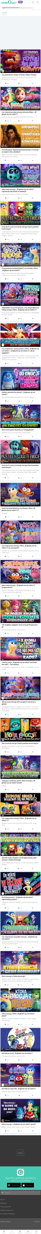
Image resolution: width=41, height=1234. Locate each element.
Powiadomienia (28, 1233)
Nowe (3, 1233)
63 (21, 1024)
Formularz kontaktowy (7, 1214)
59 (21, 908)
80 (21, 947)
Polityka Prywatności (6, 1210)
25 (21, 121)
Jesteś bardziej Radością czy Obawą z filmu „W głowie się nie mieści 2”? (18, 509)
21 (21, 279)
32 (21, 714)
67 (21, 436)
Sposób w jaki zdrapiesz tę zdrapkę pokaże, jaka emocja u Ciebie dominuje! (19, 859)
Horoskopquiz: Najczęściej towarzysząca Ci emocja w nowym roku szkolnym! (20, 151)
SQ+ (20, 2)
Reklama (7, 1193)
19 (21, 789)
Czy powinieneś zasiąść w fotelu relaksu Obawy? (19, 75)
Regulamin (3, 1203)
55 (21, 160)
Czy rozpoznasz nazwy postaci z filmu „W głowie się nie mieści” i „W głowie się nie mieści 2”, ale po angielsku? (20, 351)
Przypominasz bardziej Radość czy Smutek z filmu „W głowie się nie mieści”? (20, 269)
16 (21, 1131)
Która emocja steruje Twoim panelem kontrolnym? (20, 743)
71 (21, 596)
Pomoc (2, 1199)
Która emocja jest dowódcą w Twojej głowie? (18, 430)
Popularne (12, 1232)
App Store (29, 1185)
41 (21, 517)
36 (21, 239)
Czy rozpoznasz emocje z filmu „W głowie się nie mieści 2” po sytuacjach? (19, 547)
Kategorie (20, 1233)
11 (21, 1060)
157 (21, 985)
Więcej (36, 1233)
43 (21, 556)
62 (21, 673)
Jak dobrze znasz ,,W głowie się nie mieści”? (17, 1053)
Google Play (15, 1185)
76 (21, 633)
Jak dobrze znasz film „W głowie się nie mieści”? (19, 1089)
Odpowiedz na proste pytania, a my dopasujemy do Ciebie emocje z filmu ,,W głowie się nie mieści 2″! (20, 309)
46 (21, 318)
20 (21, 198)
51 (21, 83)
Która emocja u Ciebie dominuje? (13, 976)
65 (21, 752)
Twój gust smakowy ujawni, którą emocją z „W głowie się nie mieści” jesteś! (18, 782)
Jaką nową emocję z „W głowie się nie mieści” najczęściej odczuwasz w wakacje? (18, 190)
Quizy (4, 12)
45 (21, 478)
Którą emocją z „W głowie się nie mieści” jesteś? (19, 1124)
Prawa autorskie (5, 1207)
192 (21, 868)
